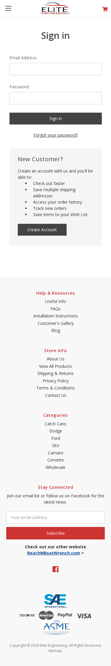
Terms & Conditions (55, 388)
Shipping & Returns (55, 373)
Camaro (55, 453)
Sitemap (55, 650)
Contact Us (55, 395)
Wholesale (55, 467)
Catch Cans (55, 424)
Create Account (42, 229)
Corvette (55, 460)
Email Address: (23, 57)
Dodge (55, 431)
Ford (55, 438)
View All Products (55, 366)
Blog (55, 330)
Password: (19, 87)
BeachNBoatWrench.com (53, 553)
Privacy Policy (56, 381)
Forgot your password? (55, 135)
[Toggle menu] (8, 8)
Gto (55, 445)
